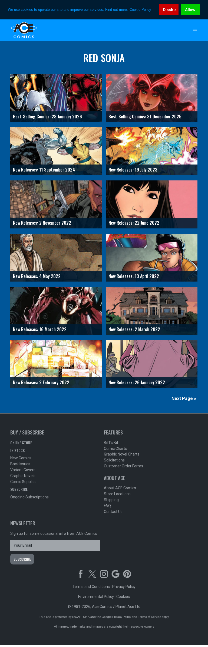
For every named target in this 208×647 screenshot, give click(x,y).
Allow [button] (190, 10)
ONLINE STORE (21, 442)
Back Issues (20, 464)
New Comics (20, 458)
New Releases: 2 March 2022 (134, 329)
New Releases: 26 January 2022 (136, 382)
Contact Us (113, 511)
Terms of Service (149, 617)
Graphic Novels (22, 476)
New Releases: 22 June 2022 (133, 223)
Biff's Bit (111, 442)
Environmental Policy (96, 596)
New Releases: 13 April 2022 (133, 276)
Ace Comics (93, 30)
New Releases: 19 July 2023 (132, 169)
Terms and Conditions (91, 586)
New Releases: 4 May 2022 (37, 276)
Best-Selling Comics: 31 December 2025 (144, 116)
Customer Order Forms (123, 466)
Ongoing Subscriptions (29, 497)
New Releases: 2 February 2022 (41, 382)
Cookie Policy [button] (140, 10)
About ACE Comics (120, 488)
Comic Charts (115, 448)
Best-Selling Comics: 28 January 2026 (47, 116)
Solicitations (114, 460)
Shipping (111, 500)
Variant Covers (22, 470)
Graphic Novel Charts (121, 454)
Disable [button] (170, 10)
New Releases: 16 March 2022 (40, 329)
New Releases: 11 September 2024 (44, 169)
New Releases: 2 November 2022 (42, 223)
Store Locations (117, 494)
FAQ (107, 506)
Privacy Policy (124, 586)
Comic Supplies (23, 482)
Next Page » (183, 398)
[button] (194, 29)
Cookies (123, 596)
